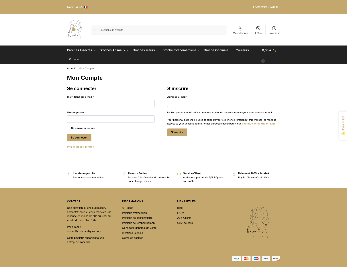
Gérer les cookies (132, 237)
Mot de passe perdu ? (80, 146)
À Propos (127, 207)
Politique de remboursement (138, 222)
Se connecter (79, 137)
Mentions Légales (132, 232)
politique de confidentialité (258, 123)
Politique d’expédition (134, 212)
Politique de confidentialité (137, 217)
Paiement (274, 32)
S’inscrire (177, 132)
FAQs (258, 32)
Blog (180, 207)
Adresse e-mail (184, 96)
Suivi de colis (185, 222)
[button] (271, 55)
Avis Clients (184, 217)
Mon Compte (240, 32)
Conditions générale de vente (139, 227)
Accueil (71, 68)
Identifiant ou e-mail (87, 96)
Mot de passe (83, 112)
